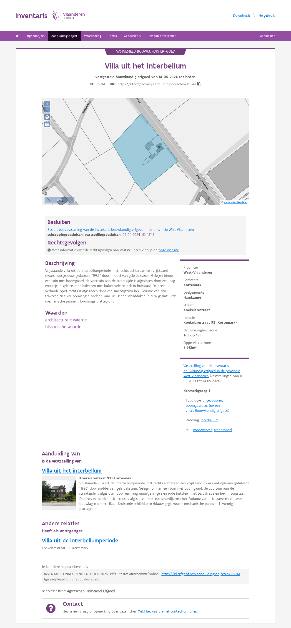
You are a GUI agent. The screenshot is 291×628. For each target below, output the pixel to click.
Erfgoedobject (35, 36)
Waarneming (92, 36)
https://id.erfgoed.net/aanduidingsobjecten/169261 (200, 574)
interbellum (209, 420)
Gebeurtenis (132, 36)
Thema (112, 36)
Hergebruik (267, 15)
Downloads (241, 15)
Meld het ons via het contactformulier (167, 611)
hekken (214, 405)
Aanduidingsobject (64, 36)
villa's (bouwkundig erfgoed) (207, 410)
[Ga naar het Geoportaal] (47, 117)
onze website (169, 250)
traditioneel (223, 430)
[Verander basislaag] (47, 124)
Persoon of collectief (162, 36)
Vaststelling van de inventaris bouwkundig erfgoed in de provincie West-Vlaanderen (211, 371)
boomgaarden (196, 405)
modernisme (202, 430)
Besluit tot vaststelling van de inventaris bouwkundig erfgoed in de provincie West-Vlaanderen (121, 229)
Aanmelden (267, 36)
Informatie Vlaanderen (235, 202)
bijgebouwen (212, 400)
